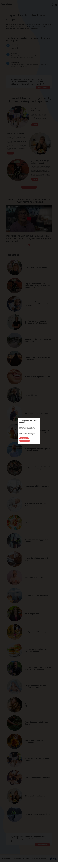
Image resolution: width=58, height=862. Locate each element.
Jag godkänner (24, 438)
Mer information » (24, 440)
